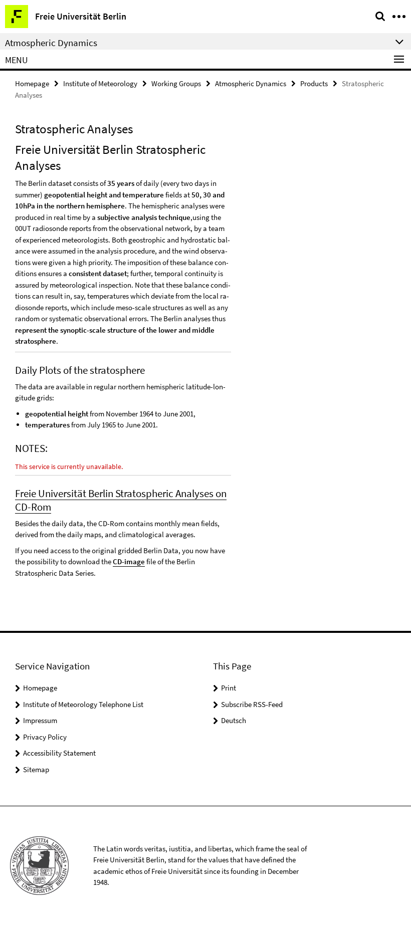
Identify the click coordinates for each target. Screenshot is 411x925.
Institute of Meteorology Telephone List (83, 704)
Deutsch (233, 720)
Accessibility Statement (59, 753)
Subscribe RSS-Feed (252, 704)
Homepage (32, 83)
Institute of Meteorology (100, 83)
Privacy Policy (45, 737)
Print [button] (228, 687)
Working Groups (176, 83)
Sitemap (36, 769)
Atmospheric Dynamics (250, 83)
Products (314, 83)
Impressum (40, 720)
